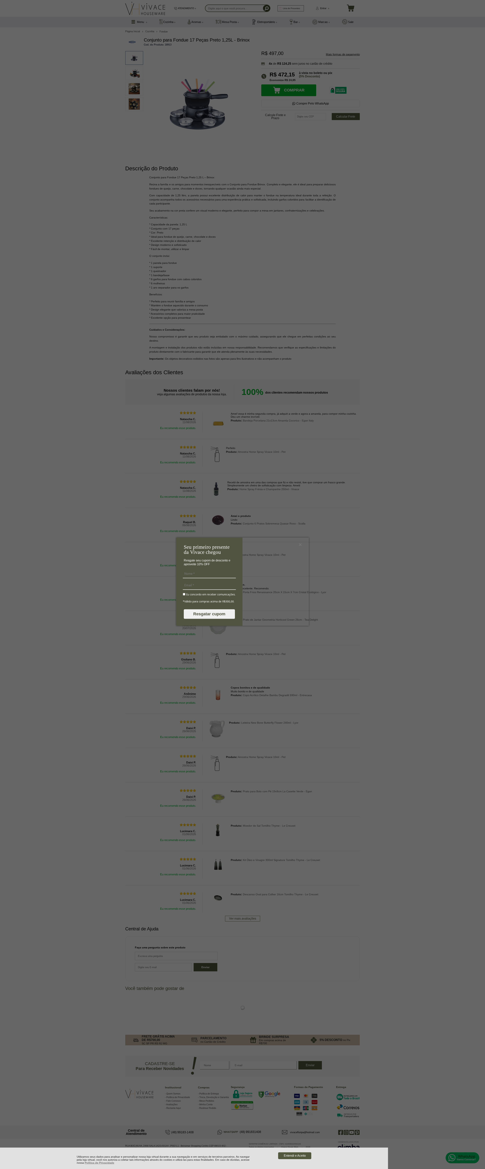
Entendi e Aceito (295, 1155)
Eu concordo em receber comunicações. (210, 594)
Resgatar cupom (209, 614)
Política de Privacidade (99, 1162)
